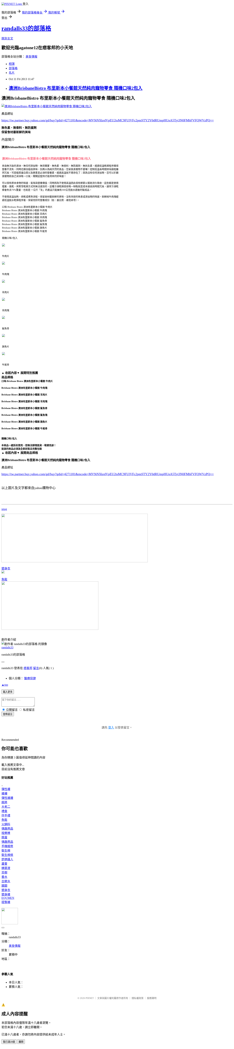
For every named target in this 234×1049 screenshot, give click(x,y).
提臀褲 (5, 902)
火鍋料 (5, 824)
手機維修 (7, 846)
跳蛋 (4, 837)
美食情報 (31, 56)
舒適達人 (7, 859)
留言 (36, 668)
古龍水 (5, 881)
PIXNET (90, 998)
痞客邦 (28, 668)
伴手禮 (5, 815)
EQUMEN (7, 897)
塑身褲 (5, 894)
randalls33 (7, 647)
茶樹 (4, 872)
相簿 (12, 63)
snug (4, 509)
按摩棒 (5, 833)
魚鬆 (4, 579)
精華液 (5, 868)
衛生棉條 (7, 854)
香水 (4, 876)
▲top (4, 684)
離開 (21, 1041)
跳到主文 (7, 38)
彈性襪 (5, 789)
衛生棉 (5, 850)
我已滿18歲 (9, 1041)
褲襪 (4, 793)
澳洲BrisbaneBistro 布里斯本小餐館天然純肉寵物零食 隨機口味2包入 (75, 88)
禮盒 (4, 811)
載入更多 (7, 691)
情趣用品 (7, 828)
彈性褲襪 (7, 797)
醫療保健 (30, 678)
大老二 (5, 806)
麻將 (4, 802)
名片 (12, 72)
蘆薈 (4, 863)
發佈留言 (7, 714)
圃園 (4, 885)
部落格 (13, 68)
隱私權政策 (138, 998)
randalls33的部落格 (26, 28)
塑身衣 (5, 568)
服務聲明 (151, 998)
